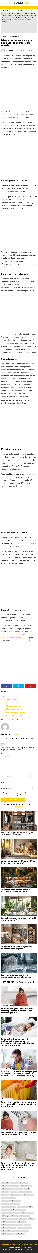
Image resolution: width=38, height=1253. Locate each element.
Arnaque (24, 1182)
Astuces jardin (26, 1185)
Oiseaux (15, 1219)
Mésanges (15, 1216)
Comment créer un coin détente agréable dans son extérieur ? (15, 891)
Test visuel (16, 1231)
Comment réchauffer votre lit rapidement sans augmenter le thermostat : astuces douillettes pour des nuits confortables (18, 1042)
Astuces (15, 1185)
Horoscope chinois (9, 1198)
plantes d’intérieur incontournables (15, 638)
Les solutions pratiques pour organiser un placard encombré (18, 834)
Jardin (17, 1213)
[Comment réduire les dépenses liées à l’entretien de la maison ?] (19, 849)
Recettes (19, 1225)
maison (30, 1213)
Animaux (15, 1182)
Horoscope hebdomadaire (12, 1201)
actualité (6, 1182)
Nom (3, 777)
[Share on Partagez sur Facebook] (6, 686)
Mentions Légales (22, 1244)
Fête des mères (17, 1194)
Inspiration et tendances (15, 715)
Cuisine (14, 1191)
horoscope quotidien (25, 1207)
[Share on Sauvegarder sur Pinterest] (30, 686)
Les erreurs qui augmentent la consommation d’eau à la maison (16, 976)
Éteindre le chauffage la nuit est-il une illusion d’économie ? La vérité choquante (18, 1135)
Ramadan (22, 1222)
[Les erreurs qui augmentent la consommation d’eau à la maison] (19, 963)
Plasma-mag (27, 1247)
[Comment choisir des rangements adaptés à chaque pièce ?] (19, 934)
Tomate (26, 1231)
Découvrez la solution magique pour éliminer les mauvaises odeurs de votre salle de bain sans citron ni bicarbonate (19, 1166)
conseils (5, 1191)
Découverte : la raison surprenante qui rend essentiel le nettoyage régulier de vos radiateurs (18, 1104)
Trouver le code (8, 1234)
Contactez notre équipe (8, 1244)
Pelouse (23, 1219)
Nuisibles (6, 1219)
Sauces (28, 1225)
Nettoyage (25, 1216)
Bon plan (19, 1188)
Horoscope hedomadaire (11, 1204)
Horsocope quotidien (10, 1210)
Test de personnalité (25, 1228)
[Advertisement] (19, 90)
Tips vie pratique (7, 1005)
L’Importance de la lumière (16, 703)
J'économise (7, 1213)
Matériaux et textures (14, 709)
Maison (19, 806)
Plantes (32, 1219)
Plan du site (33, 1244)
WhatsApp (20, 1234)
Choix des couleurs (13, 706)
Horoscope (29, 1194)
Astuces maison (10, 720)
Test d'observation (9, 1228)
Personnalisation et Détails (16, 712)
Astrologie (6, 1185)
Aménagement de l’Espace (16, 700)
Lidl (23, 1213)
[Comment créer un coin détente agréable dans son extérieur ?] (19, 877)
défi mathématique (26, 1191)
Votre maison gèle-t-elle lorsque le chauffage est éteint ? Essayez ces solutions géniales (17, 1011)
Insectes (23, 1210)
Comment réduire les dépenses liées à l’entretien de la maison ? (18, 862)
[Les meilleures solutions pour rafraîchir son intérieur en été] (19, 906)
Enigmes (5, 1194)
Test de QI (6, 1231)
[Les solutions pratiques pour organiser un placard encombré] (19, 821)
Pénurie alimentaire (9, 1222)
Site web (4, 788)
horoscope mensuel (9, 1207)
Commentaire (6, 754)
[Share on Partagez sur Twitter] (18, 686)
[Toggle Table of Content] (2, 697)
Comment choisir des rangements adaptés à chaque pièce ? (16, 948)
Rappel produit (8, 1225)
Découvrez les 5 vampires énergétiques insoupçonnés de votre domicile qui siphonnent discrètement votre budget (19, 1074)
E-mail (3, 782)
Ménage (6, 1216)
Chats (27, 1188)
